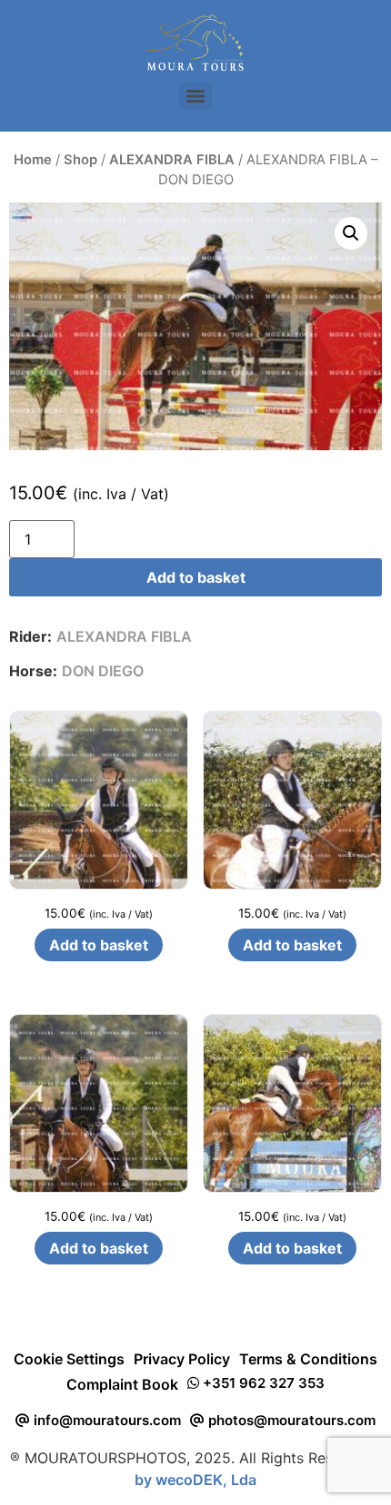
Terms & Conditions (308, 1359)
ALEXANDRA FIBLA (172, 160)
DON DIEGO (103, 671)
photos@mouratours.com (290, 1420)
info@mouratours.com (105, 1420)
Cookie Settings (69, 1359)
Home (33, 160)
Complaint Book (122, 1384)
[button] (351, 233)
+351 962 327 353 (262, 1383)
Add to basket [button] (98, 945)
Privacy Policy (182, 1359)
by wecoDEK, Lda (195, 1480)
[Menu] (195, 96)
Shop (80, 160)
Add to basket (196, 577)
